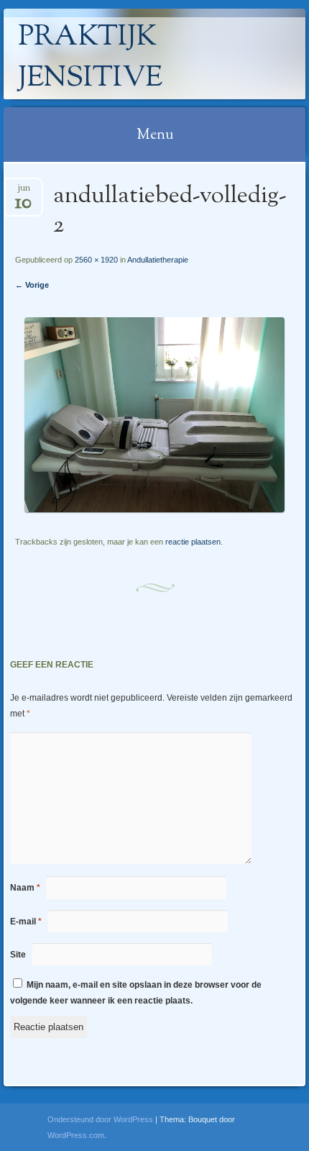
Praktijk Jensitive (90, 58)
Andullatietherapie (157, 259)
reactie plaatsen (193, 541)
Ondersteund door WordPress (100, 1119)
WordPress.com (75, 1135)
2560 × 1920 (96, 259)
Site (18, 955)
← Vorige (32, 285)
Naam (25, 888)
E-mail (26, 921)
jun (23, 192)
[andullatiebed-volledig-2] (154, 509)
